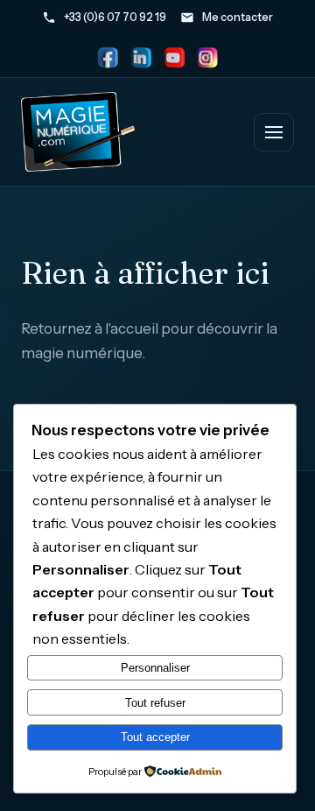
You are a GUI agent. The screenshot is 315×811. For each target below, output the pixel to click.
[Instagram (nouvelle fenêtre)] (207, 58)
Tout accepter (155, 737)
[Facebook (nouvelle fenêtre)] (108, 58)
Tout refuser (155, 702)
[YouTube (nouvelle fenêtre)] (174, 58)
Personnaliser (155, 667)
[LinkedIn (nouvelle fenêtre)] (141, 58)
